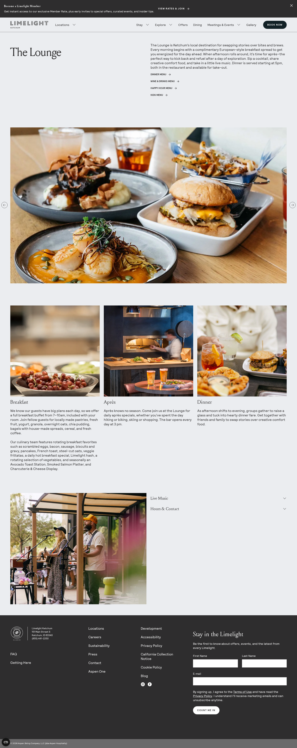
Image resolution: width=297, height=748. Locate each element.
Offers (183, 25)
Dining (197, 25)
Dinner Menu (158, 74)
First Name (200, 656)
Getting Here (20, 662)
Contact (94, 663)
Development (151, 628)
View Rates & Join (171, 8)
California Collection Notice (157, 656)
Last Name (249, 656)
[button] (4, 205)
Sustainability (99, 645)
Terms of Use (242, 692)
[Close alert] (291, 5)
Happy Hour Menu (161, 88)
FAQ (13, 654)
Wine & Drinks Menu (163, 81)
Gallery (251, 25)
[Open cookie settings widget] (6, 742)
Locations (96, 628)
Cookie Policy (151, 667)
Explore (160, 25)
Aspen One (97, 671)
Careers (94, 637)
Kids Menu (157, 95)
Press (92, 654)
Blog (144, 676)
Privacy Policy (151, 645)
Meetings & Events (220, 25)
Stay (139, 25)
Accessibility (151, 637)
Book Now (275, 24)
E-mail (197, 674)
